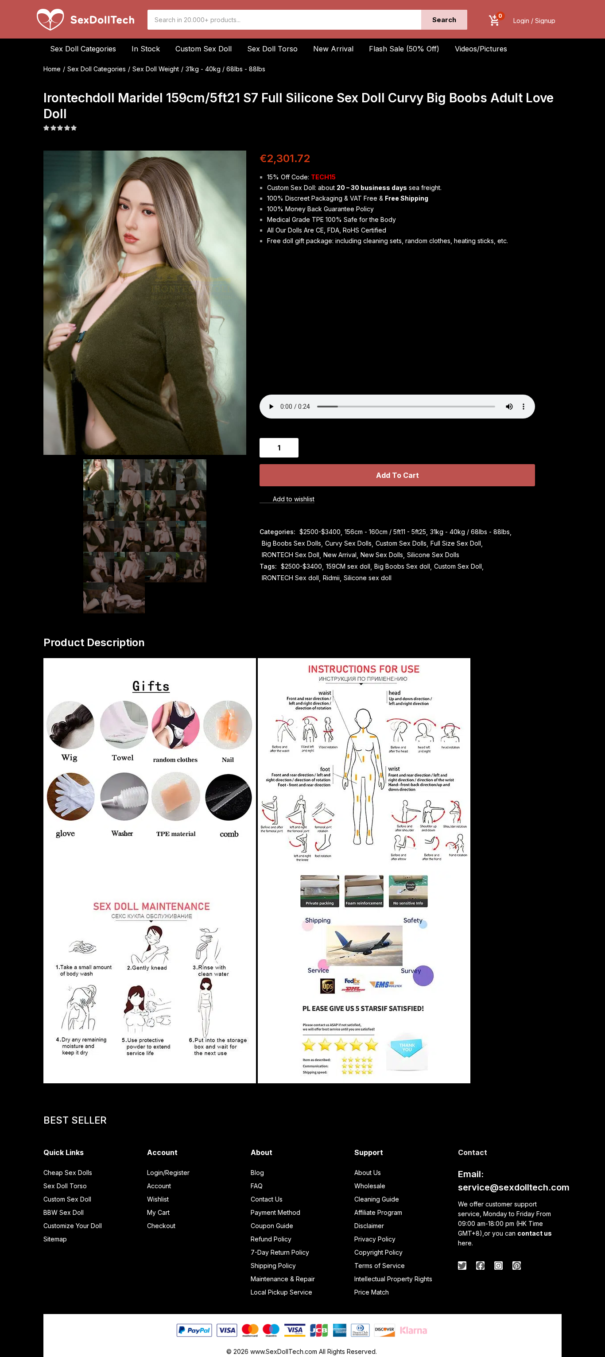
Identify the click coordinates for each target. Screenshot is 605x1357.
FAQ (257, 1186)
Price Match (371, 1292)
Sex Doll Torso (272, 48)
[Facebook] (480, 1265)
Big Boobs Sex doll (402, 566)
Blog (257, 1172)
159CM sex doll (348, 566)
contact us (534, 1233)
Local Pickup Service (281, 1292)
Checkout (161, 1225)
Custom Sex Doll (203, 48)
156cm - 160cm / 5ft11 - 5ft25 (385, 531)
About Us (367, 1172)
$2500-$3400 (320, 531)
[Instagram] (498, 1265)
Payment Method (275, 1212)
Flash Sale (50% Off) (404, 48)
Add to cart (397, 475)
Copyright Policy (378, 1252)
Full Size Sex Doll (455, 543)
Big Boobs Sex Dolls (291, 543)
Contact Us (267, 1199)
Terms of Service (379, 1265)
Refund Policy (271, 1239)
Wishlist (158, 1199)
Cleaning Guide (376, 1199)
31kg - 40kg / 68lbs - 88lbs (225, 69)
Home (52, 69)
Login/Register (168, 1172)
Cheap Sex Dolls (67, 1172)
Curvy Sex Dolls (348, 543)
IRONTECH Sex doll (290, 578)
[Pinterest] (516, 1265)
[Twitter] (462, 1265)
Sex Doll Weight (155, 69)
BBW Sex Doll (63, 1212)
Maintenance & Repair (283, 1279)
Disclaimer (369, 1225)
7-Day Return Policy (280, 1252)
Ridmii (331, 578)
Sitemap (55, 1239)
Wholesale (369, 1186)
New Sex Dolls (382, 554)
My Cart (158, 1212)
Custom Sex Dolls (401, 543)
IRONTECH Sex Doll (290, 554)
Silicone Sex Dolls (433, 554)
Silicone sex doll (368, 578)
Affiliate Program (378, 1212)
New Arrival (333, 48)
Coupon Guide (272, 1225)
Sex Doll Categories (96, 69)
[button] (494, 21)
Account (159, 1186)
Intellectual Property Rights (393, 1279)
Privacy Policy (375, 1239)
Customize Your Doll (72, 1225)
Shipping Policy (273, 1265)
